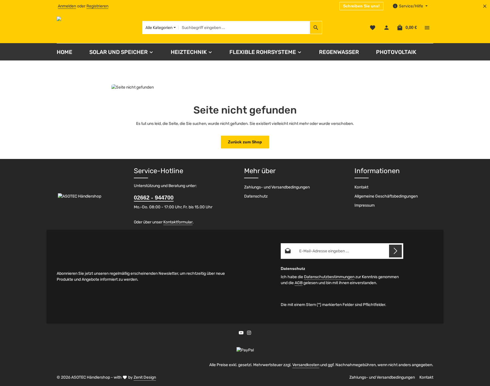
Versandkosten (305, 364)
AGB (299, 282)
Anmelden (67, 6)
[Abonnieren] (395, 251)
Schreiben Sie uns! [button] (361, 6)
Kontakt (361, 187)
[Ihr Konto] (386, 27)
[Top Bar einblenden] (427, 27)
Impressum (364, 205)
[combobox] (244, 27)
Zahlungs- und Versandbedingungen (277, 187)
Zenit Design (145, 377)
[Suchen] (316, 27)
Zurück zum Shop (245, 142)
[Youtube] (241, 333)
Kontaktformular (178, 222)
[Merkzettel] (372, 27)
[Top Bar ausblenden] (485, 6)
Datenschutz (256, 196)
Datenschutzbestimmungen (329, 276)
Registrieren (97, 6)
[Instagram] (249, 333)
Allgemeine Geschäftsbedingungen (386, 196)
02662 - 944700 (154, 197)
